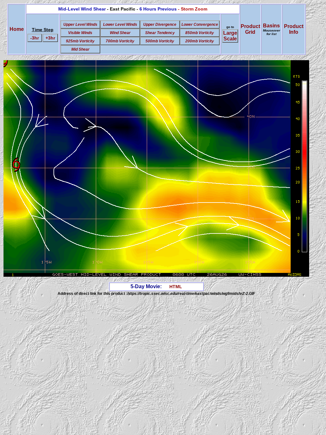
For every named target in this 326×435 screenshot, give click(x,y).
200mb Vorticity (199, 41)
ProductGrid (250, 29)
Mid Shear (80, 49)
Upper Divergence (159, 24)
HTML (175, 286)
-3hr (34, 37)
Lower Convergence (199, 24)
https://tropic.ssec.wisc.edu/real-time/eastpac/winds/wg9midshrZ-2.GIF (191, 293)
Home (17, 29)
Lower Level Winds (120, 24)
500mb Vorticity (159, 41)
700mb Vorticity (120, 41)
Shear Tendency (160, 33)
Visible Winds (80, 33)
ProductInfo (293, 29)
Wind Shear (120, 33)
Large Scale (230, 35)
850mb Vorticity (199, 33)
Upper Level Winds (80, 24)
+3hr (50, 37)
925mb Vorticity (80, 41)
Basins (271, 29)
